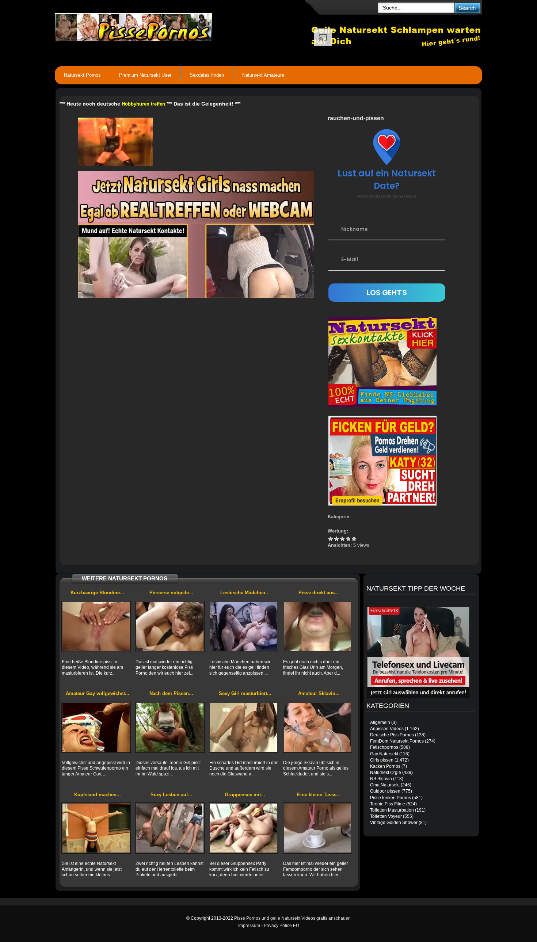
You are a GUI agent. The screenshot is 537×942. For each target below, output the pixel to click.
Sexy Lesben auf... (171, 794)
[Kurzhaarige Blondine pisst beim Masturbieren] (96, 626)
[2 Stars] (336, 539)
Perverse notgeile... (171, 592)
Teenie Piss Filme (387, 803)
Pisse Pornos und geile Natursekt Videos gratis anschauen (292, 918)
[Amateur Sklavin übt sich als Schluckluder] (317, 727)
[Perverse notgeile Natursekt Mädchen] (170, 626)
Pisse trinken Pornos (390, 797)
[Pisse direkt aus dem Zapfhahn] (317, 626)
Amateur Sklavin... (319, 693)
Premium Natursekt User (145, 75)
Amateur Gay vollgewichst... (97, 693)
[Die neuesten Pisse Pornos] (183, 25)
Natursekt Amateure (263, 75)
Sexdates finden (207, 75)
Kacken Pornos (385, 766)
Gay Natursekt (384, 753)
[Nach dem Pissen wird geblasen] (170, 727)
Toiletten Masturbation (392, 810)
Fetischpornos (384, 747)
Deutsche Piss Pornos (392, 734)
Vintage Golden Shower (394, 822)
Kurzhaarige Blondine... (97, 592)
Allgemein (380, 722)
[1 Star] (331, 539)
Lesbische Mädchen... (245, 592)
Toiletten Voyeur (386, 816)
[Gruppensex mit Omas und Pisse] (243, 828)
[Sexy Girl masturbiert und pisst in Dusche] (243, 727)
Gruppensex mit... (245, 794)
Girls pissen (381, 760)
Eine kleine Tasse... (319, 794)
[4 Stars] (348, 539)
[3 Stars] (342, 539)
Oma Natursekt (385, 784)
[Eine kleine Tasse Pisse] (317, 828)
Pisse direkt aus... (318, 592)
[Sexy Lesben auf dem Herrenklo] (170, 828)
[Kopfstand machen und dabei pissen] (96, 828)
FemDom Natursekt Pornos (397, 741)
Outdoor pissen (385, 791)
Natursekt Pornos (82, 75)
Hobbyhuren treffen (143, 104)
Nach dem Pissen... (171, 693)
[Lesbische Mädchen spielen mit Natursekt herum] (243, 626)
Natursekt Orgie (385, 772)
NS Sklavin (381, 778)
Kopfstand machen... (97, 794)
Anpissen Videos (387, 728)
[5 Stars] (354, 539)
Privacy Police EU (281, 925)
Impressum (249, 925)
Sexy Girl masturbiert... (245, 693)
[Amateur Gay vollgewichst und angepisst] (96, 727)
